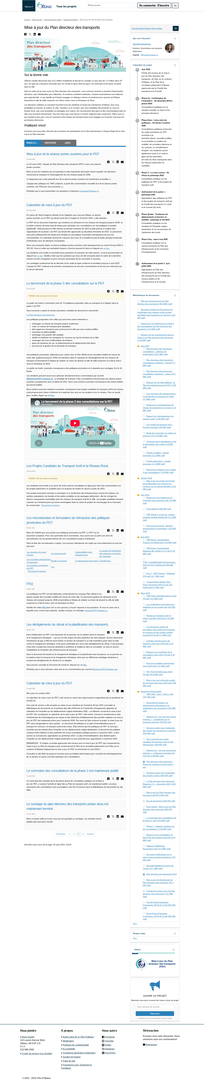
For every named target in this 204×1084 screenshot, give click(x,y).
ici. (62, 186)
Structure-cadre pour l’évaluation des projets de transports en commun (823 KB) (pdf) (159, 731)
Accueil (27, 20)
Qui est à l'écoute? (142, 38)
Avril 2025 (145, 346)
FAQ (30, 584)
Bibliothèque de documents (146, 295)
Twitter (109, 1045)
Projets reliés (139, 933)
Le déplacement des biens (86, 561)
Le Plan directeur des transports (41, 315)
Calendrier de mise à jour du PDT (49, 205)
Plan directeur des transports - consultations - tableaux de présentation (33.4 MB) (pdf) (158, 351)
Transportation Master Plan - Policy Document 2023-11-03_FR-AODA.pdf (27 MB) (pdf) (158, 585)
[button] (25, 34)
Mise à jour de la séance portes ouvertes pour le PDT (63, 154)
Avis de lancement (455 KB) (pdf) (160, 801)
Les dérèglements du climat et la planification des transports (67, 624)
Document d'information (151, 691)
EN (175, 5)
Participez (50, 143)
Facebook (110, 1037)
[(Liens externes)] (175, 28)
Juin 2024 (145, 495)
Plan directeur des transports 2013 (161, 874)
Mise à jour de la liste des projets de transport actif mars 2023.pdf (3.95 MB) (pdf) (159, 683)
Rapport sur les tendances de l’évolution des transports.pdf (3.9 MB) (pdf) (159, 500)
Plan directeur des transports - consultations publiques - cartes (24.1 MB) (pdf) (159, 374)
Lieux (67, 143)
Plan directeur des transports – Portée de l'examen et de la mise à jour (158, 764)
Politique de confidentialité (76, 1045)
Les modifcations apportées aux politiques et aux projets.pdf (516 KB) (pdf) (159, 607)
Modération (68, 1041)
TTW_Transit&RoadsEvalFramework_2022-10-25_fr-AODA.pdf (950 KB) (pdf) (159, 565)
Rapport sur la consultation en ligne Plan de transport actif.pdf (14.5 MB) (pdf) (159, 837)
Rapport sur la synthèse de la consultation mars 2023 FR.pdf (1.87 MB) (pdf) (159, 655)
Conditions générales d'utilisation (79, 1053)
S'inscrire (163, 5)
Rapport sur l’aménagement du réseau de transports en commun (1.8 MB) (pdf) (159, 408)
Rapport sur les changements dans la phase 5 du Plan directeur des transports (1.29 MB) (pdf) (155, 337)
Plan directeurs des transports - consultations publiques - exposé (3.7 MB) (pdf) (159, 363)
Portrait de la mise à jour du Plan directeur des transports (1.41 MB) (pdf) (159, 894)
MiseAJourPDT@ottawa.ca (104, 669)
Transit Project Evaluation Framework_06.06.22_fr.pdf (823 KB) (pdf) (159, 905)
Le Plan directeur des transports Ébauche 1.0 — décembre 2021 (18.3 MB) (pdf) (159, 784)
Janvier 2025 (146, 478)
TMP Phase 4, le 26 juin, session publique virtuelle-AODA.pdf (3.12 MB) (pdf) (159, 517)
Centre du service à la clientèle (37, 1053)
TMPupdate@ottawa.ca (149, 55)
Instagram (110, 1049)
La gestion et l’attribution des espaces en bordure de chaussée (110, 553)
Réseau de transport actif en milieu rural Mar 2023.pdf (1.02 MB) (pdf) (158, 618)
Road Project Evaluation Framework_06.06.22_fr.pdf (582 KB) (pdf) (159, 916)
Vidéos (137, 949)
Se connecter (147, 5)
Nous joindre (28, 1037)
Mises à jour (33, 143)
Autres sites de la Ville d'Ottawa (78, 1037)
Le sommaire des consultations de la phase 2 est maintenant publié (72, 771)
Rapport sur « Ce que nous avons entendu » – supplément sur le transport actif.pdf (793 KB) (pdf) (159, 719)
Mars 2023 (145, 593)
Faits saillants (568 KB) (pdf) (158, 509)
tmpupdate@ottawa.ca (89, 191)
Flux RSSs (110, 1053)
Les (52, 567)
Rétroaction (151, 1045)
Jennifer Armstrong (142, 44)
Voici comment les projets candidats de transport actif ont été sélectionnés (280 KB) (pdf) (158, 742)
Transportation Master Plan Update (146, 28)
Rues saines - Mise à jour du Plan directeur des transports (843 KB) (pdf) (159, 809)
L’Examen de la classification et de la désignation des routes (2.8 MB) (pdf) (159, 444)
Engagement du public (52, 20)
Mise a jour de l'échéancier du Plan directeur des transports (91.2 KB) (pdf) (158, 882)
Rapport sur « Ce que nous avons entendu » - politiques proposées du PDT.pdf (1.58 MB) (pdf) (159, 753)
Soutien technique (72, 1057)
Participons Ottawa (70, 20)
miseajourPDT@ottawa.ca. (96, 610)
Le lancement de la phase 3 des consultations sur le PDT (65, 283)
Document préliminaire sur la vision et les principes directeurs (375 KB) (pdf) (159, 857)
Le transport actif (58, 553)
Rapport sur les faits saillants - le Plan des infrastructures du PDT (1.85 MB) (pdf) (159, 385)
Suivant (90, 834)
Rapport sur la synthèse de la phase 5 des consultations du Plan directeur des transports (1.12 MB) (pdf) (155, 326)
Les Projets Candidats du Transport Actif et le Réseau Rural (67, 466)
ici (110, 179)
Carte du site (69, 1061)
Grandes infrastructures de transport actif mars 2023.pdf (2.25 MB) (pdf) (158, 643)
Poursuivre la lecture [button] (50, 505)
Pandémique (105, 561)
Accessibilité (69, 1049)
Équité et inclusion (59, 561)
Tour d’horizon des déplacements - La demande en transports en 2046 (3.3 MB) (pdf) (160, 396)
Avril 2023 (145, 537)
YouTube (110, 1041)
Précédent (60, 834)
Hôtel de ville (37, 20)
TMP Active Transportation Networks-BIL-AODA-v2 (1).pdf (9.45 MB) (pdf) (159, 551)
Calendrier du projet (142, 65)
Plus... (135, 924)
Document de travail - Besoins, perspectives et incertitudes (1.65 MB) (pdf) (159, 528)
